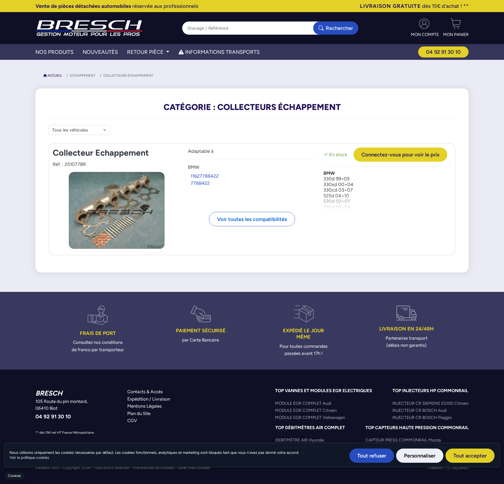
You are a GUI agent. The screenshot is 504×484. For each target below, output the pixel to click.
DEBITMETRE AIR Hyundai (299, 440)
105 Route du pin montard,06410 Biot (61, 405)
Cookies (14, 476)
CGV (132, 420)
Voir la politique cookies (29, 457)
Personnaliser (419, 456)
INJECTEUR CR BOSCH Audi (419, 410)
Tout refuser (371, 456)
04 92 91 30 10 (443, 52)
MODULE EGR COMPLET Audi (303, 403)
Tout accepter (470, 456)
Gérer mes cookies (193, 467)
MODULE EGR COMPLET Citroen (306, 410)
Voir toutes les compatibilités (252, 219)
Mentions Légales (144, 406)
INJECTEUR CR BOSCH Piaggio (422, 417)
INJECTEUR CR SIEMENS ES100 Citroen (430, 403)
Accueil (54, 75)
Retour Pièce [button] (146, 52)
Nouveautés (100, 52)
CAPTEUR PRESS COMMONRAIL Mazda (403, 440)
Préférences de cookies (153, 467)
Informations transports (222, 52)
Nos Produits (54, 52)
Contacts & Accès (145, 391)
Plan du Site (138, 413)
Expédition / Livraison (148, 399)
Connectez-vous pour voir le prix (400, 154)
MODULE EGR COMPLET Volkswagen (310, 417)
